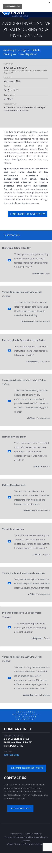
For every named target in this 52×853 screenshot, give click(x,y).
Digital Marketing (32, 844)
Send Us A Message (20, 808)
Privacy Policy (16, 833)
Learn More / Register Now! (27, 214)
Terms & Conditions (33, 833)
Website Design (13, 844)
